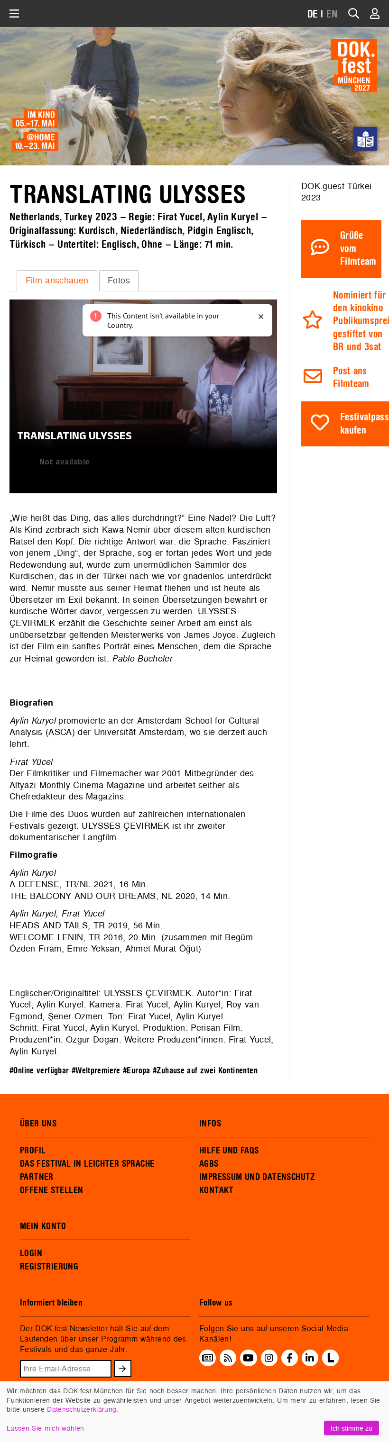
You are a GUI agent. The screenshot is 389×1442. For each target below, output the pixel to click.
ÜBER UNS (38, 1123)
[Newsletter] (207, 1357)
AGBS (209, 1164)
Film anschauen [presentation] (57, 280)
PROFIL (33, 1150)
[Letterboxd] (330, 1363)
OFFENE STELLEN (51, 1190)
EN (332, 14)
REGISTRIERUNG (49, 1266)
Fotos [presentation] (119, 280)
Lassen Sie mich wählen (45, 1428)
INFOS (210, 1123)
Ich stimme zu (351, 1428)
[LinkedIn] (310, 1357)
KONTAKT (216, 1190)
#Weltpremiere (96, 1070)
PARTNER (37, 1177)
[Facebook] (290, 1357)
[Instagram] (269, 1357)
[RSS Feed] (228, 1357)
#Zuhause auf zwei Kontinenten (205, 1070)
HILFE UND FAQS (229, 1150)
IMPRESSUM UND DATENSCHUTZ (257, 1177)
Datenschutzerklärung (81, 1409)
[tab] (57, 280)
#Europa (136, 1070)
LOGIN (31, 1253)
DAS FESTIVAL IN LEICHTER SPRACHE (87, 1164)
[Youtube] (248, 1357)
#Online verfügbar (39, 1070)
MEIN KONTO (43, 1226)
